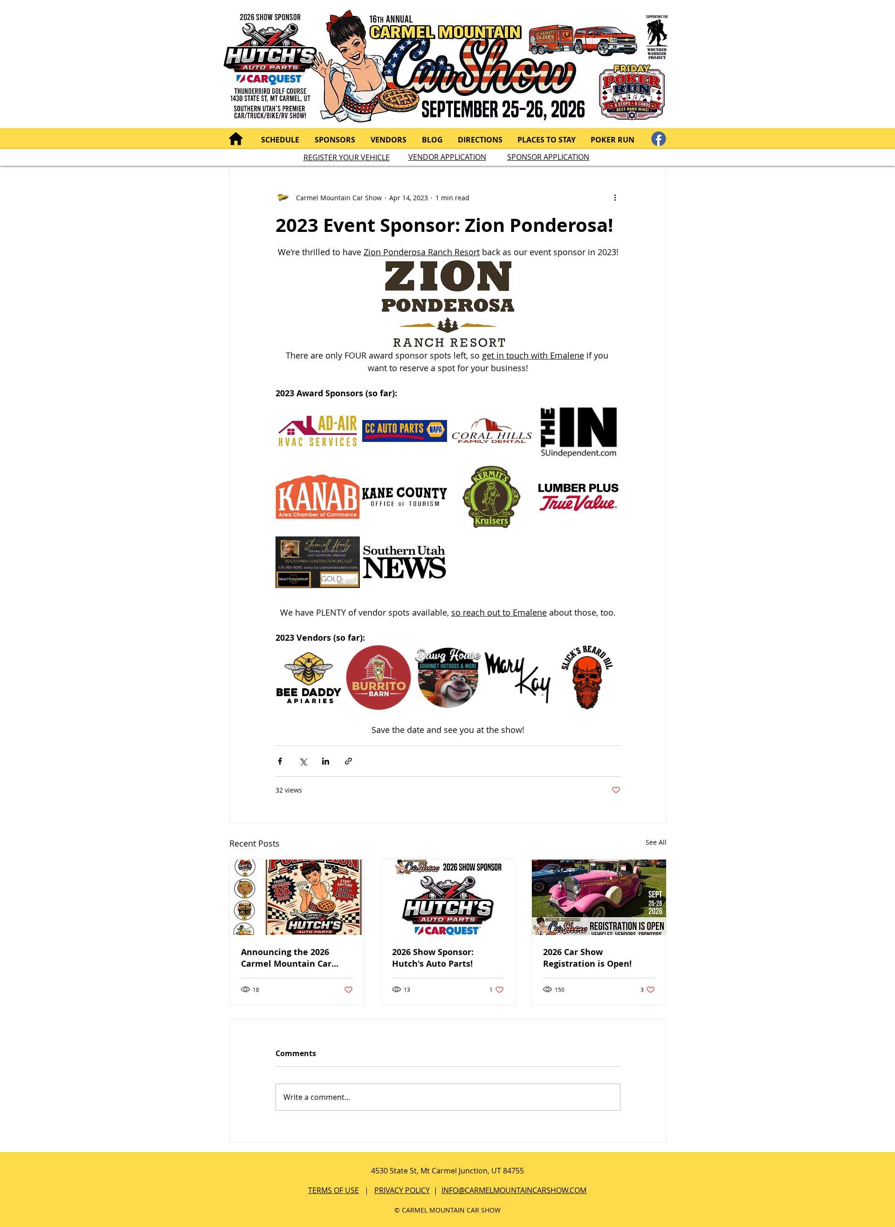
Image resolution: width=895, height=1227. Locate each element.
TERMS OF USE (333, 1190)
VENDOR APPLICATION (447, 157)
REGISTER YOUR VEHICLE (346, 157)
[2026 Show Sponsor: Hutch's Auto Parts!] (448, 897)
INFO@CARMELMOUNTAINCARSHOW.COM (513, 1190)
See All (656, 842)
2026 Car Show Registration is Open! (587, 957)
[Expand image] (317, 431)
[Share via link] (348, 761)
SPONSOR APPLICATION (548, 157)
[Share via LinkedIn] (325, 761)
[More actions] (614, 197)
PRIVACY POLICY (402, 1190)
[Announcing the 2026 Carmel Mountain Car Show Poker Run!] (297, 897)
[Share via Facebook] (279, 761)
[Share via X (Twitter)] (302, 761)
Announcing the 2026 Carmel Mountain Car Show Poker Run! (286, 957)
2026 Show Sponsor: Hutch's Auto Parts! (433, 957)
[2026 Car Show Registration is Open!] (599, 897)
